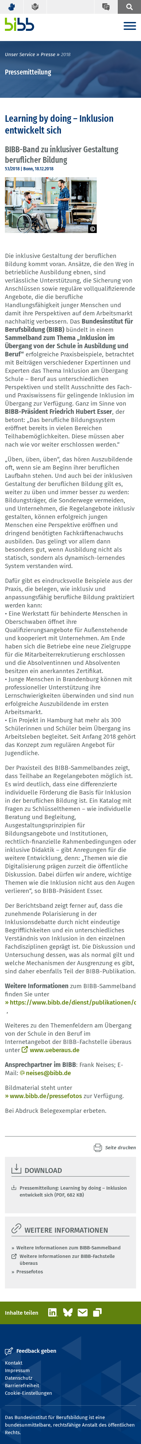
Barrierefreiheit (22, 1386)
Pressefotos (29, 1272)
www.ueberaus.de (54, 1050)
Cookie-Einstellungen (28, 1393)
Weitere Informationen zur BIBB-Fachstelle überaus (67, 1259)
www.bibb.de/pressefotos (46, 1096)
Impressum (17, 1370)
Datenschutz (18, 1378)
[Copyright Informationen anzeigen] (92, 228)
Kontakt (13, 1363)
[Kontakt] (106, 7)
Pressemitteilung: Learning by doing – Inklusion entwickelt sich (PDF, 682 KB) (73, 1191)
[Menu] (130, 26)
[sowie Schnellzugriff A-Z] (129, 7)
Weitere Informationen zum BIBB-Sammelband (68, 1248)
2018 (65, 54)
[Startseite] (19, 24)
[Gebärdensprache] (12, 7)
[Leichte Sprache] (35, 7)
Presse (48, 54)
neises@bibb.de (48, 1073)
